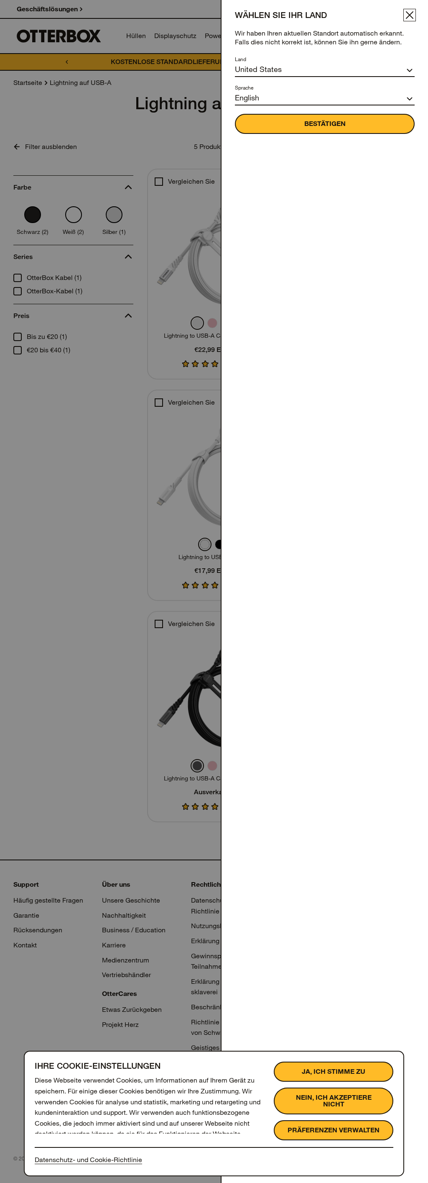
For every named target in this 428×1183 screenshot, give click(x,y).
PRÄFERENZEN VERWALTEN (334, 1130)
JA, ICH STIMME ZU (333, 1071)
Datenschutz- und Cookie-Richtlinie (88, 1160)
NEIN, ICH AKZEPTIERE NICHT (334, 1100)
